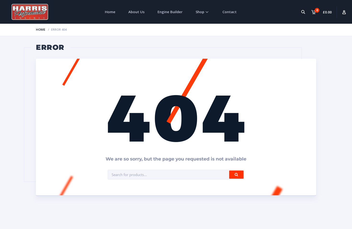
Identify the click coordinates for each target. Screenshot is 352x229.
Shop (200, 11)
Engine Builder (170, 11)
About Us (136, 11)
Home (110, 11)
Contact (229, 11)
